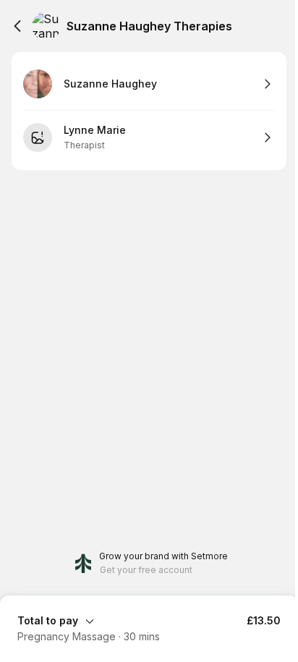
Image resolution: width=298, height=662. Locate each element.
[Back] (17, 26)
